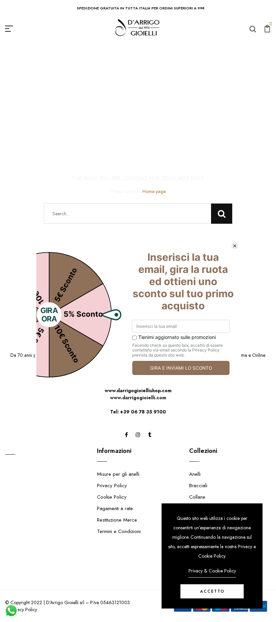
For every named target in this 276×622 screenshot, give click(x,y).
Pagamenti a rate (115, 508)
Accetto (212, 591)
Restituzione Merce (117, 520)
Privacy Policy (112, 485)
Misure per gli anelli (118, 474)
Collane (197, 497)
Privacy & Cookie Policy (212, 570)
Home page (154, 191)
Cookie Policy (112, 497)
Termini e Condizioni (119, 531)
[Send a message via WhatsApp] (11, 611)
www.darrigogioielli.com (138, 397)
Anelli (195, 474)
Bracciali (198, 485)
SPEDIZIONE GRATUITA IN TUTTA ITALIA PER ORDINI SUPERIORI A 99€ (141, 8)
